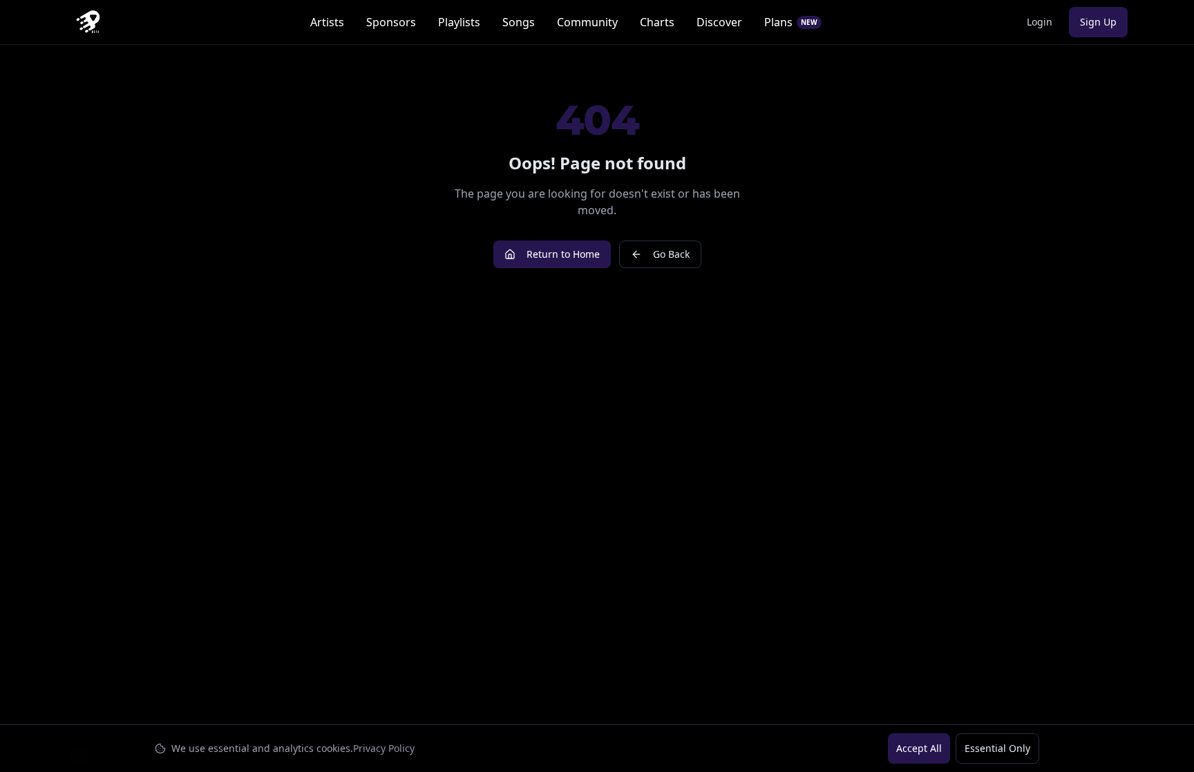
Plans (790, 22)
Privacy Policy (384, 748)
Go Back (671, 254)
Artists (327, 22)
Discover (719, 22)
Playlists (459, 22)
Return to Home (563, 254)
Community (587, 22)
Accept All (919, 748)
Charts (657, 22)
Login (1039, 21)
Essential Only (997, 748)
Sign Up (1098, 21)
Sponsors (391, 22)
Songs (518, 22)
